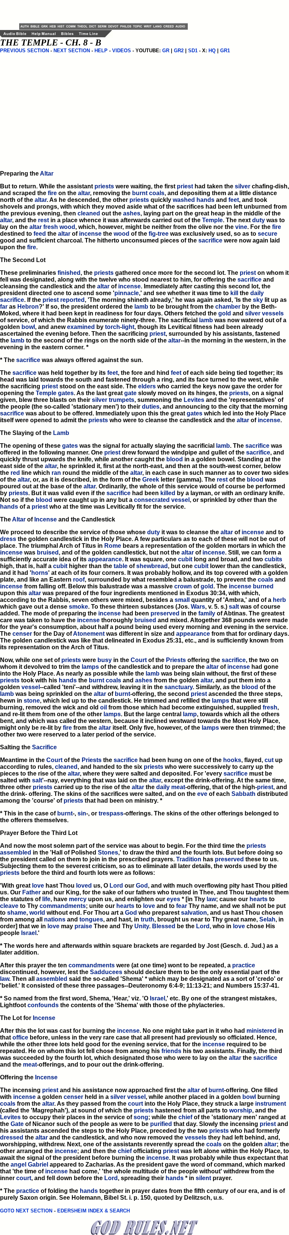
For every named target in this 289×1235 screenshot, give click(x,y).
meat (178, 787)
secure (267, 233)
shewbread (152, 566)
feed (39, 233)
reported (72, 300)
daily (257, 293)
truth (147, 919)
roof (79, 579)
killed (167, 493)
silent (203, 1178)
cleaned (89, 213)
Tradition (188, 859)
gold (224, 313)
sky (258, 300)
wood (67, 227)
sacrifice (210, 240)
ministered (261, 1030)
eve (202, 794)
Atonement (89, 633)
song (141, 1117)
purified (161, 1124)
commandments (63, 906)
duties (151, 406)
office (20, 1037)
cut (269, 760)
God (142, 885)
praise (83, 926)
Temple (212, 220)
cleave (9, 906)
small (182, 600)
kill (234, 293)
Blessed (163, 926)
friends (171, 1051)
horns (39, 573)
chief (185, 1117)
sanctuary (178, 687)
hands (205, 200)
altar (84, 193)
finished (69, 273)
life (46, 899)
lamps (90, 667)
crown (183, 586)
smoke (78, 606)
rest (43, 220)
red (15, 473)
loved (84, 885)
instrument (270, 1103)
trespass (111, 813)
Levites (194, 400)
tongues (91, 919)
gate (130, 393)
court (135, 1103)
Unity (141, 926)
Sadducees (106, 972)
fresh (50, 227)
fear (181, 906)
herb (279, 600)
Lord (116, 885)
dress (8, 539)
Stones (108, 852)
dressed (11, 1137)
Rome (112, 545)
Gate (17, 1124)
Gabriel (38, 1164)
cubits (273, 559)
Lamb (61, 433)
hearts (258, 899)
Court (139, 660)
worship (240, 1110)
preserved (165, 613)
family (206, 613)
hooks (232, 760)
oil (103, 707)
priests (104, 186)
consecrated (152, 500)
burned (263, 586)
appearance (105, 559)
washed (184, 200)
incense (90, 233)
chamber (227, 306)
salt (234, 606)
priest (185, 186)
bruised (48, 552)
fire (52, 193)
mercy (78, 899)
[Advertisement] (107, 11)
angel (18, 1164)
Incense (45, 519)
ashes (131, 213)
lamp (190, 714)
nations (54, 919)
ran (56, 473)
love (38, 885)
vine (241, 227)
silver (242, 186)
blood (174, 459)
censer (22, 633)
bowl (28, 327)
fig (152, 233)
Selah (267, 919)
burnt (140, 193)
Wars (198, 606)
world (37, 912)
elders (147, 386)
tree (163, 233)
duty (258, 220)
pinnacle (126, 293)
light (128, 327)
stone (32, 700)
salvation (194, 912)
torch (112, 327)
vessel (180, 500)
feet (233, 200)
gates (66, 393)
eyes (173, 899)
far (4, 306)
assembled (15, 852)
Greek (150, 479)
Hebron (28, 306)
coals (156, 193)
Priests (176, 660)
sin (82, 813)
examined (81, 327)
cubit (185, 559)
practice (243, 965)
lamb (141, 306)
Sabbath (243, 794)
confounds (43, 1005)
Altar (46, 173)
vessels (273, 313)
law (211, 899)
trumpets (121, 400)
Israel (29, 933)
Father (31, 892)
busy (104, 660)
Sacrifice (44, 747)
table (121, 566)
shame (16, 912)
